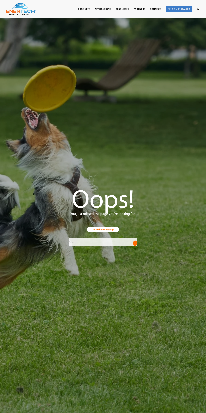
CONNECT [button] (155, 9)
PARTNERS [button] (139, 9)
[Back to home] (21, 9)
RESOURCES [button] (122, 9)
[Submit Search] (135, 243)
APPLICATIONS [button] (103, 9)
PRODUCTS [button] (84, 9)
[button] (198, 9)
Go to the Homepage (103, 229)
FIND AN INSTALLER (179, 9)
